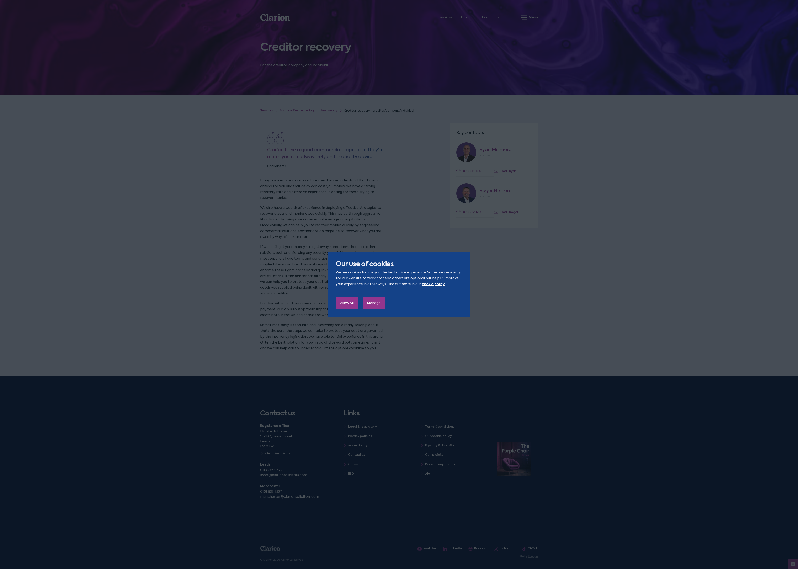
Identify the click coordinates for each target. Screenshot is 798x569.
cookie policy (433, 284)
